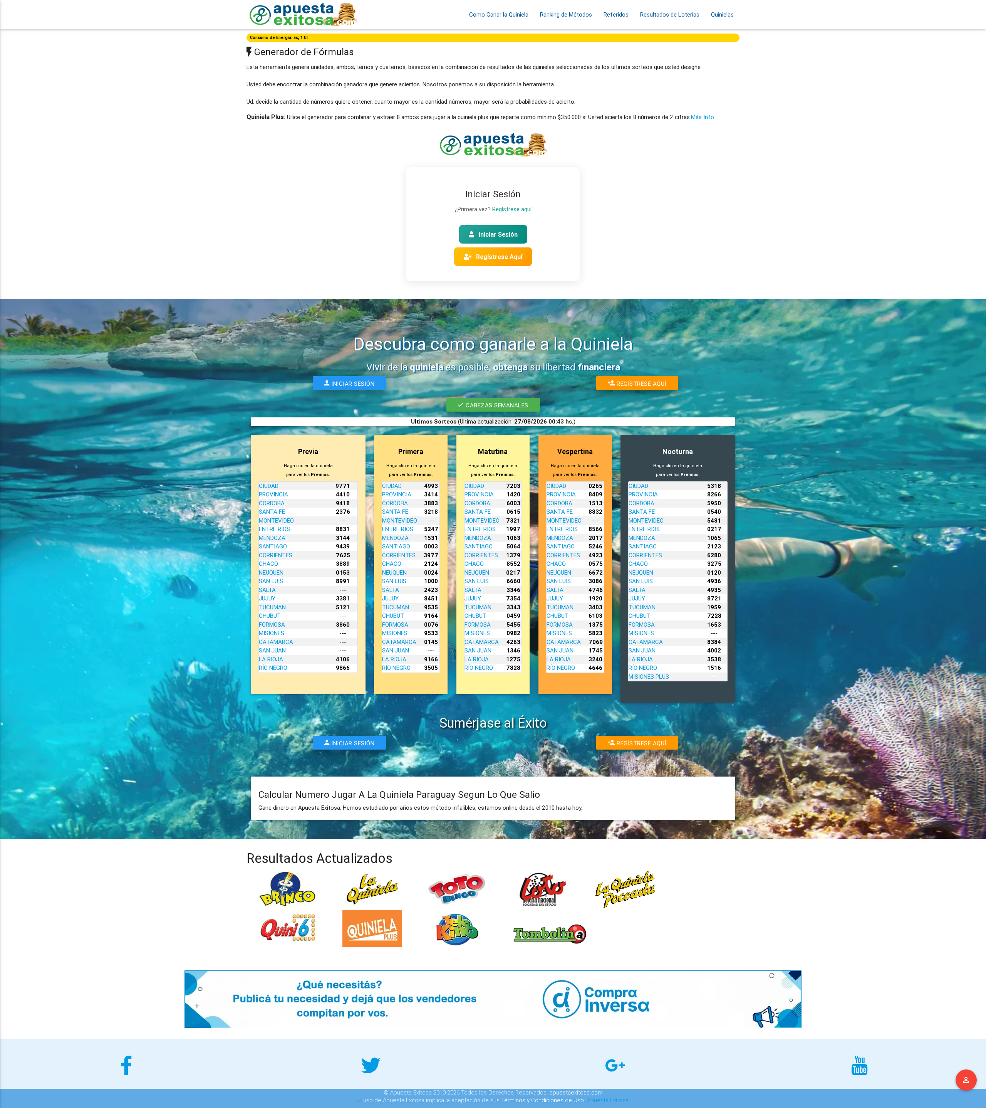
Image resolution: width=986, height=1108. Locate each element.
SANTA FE (272, 511)
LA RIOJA (271, 659)
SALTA (267, 590)
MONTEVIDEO (276, 520)
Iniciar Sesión (497, 234)
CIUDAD (268, 485)
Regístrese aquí (512, 209)
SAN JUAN (272, 650)
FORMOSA (272, 624)
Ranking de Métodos (566, 14)
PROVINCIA (273, 494)
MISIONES (271, 633)
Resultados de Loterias (669, 14)
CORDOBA (272, 503)
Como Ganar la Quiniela (498, 14)
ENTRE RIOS (274, 529)
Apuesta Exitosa (608, 1100)
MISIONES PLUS (649, 676)
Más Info (702, 117)
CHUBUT (270, 615)
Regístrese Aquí (498, 257)
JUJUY (267, 598)
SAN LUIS (271, 581)
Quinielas (722, 14)
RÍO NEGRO (273, 667)
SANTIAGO (273, 546)
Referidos (616, 14)
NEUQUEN (271, 572)
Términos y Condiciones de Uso (542, 1100)
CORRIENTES (275, 555)
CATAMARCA (276, 642)
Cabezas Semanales (496, 405)
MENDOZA (272, 537)
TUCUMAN (272, 607)
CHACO (268, 563)
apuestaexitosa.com (576, 1092)
